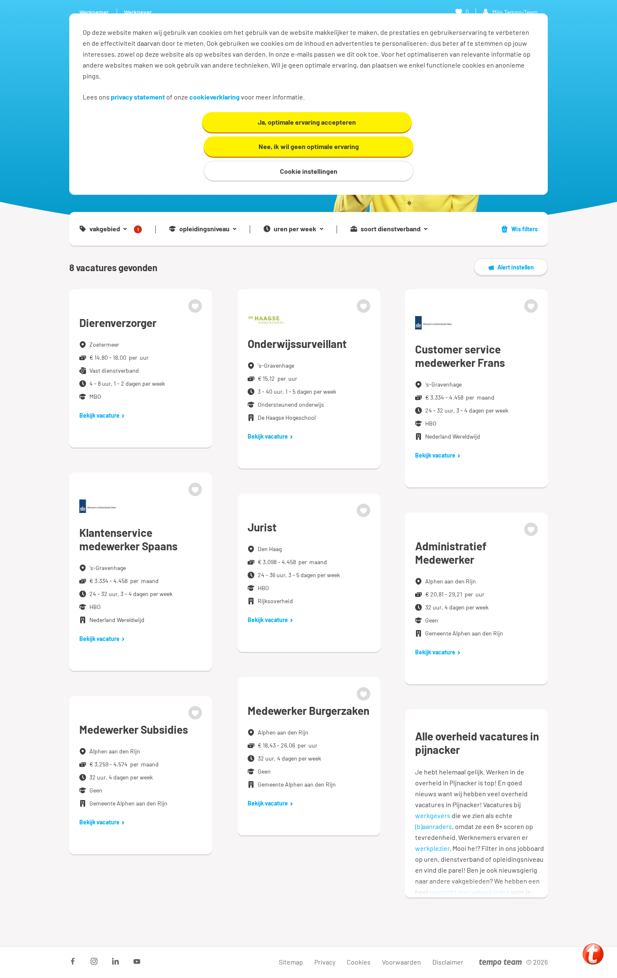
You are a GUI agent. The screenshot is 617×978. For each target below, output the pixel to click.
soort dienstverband (391, 228)
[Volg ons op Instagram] (94, 961)
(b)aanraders (433, 826)
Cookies (359, 962)
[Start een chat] (593, 954)
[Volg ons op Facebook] (72, 961)
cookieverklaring (214, 97)
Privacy (324, 962)
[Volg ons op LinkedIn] (115, 961)
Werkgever (138, 12)
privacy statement (138, 97)
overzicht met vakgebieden (469, 892)
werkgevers (432, 815)
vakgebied (114, 229)
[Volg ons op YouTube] (136, 961)
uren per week (295, 228)
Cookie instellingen (308, 171)
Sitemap (291, 962)
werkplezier (432, 848)
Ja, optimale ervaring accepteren (307, 122)
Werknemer (94, 12)
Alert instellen (515, 267)
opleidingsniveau (204, 228)
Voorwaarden (401, 962)
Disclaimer (447, 962)
